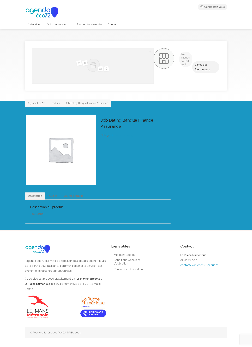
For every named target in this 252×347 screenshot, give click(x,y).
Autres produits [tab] (73, 195)
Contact (113, 24)
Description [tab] (35, 195)
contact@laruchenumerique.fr (199, 265)
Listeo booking (124, 135)
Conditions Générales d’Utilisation (127, 261)
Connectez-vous (214, 6)
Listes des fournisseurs (202, 67)
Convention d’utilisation (128, 269)
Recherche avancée (89, 24)
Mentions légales (124, 254)
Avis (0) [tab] (53, 195)
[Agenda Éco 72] (42, 12)
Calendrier (34, 24)
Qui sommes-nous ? (59, 24)
